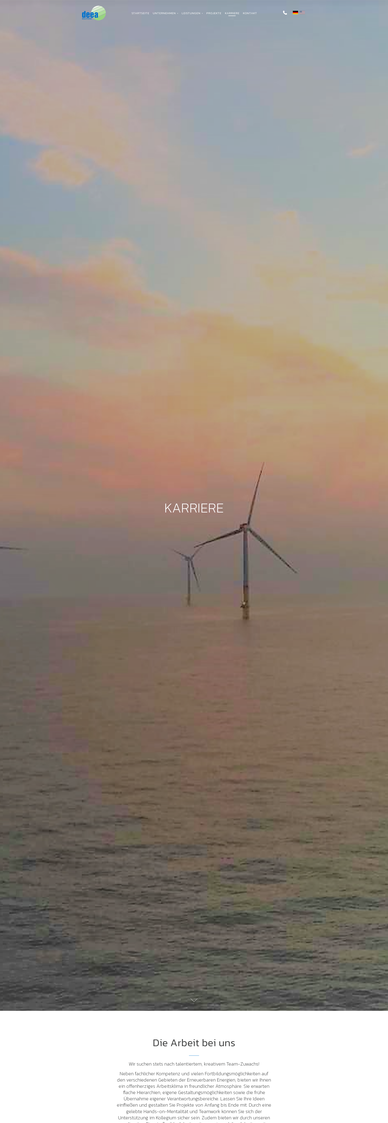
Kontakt (250, 13)
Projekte (213, 13)
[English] (302, 13)
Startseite (140, 13)
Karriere (232, 13)
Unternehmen (165, 13)
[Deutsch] (295, 13)
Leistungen (192, 13)
